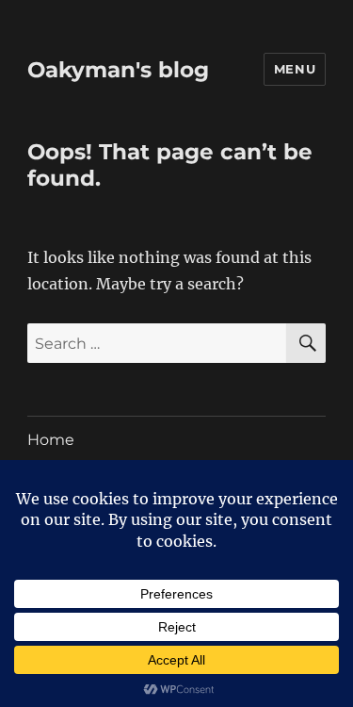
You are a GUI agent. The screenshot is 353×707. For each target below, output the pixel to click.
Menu (294, 68)
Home (50, 440)
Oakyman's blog (118, 70)
